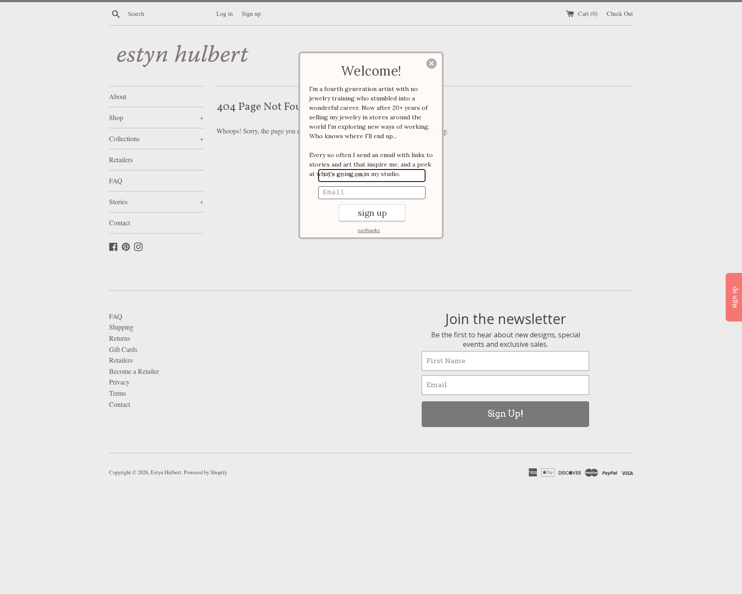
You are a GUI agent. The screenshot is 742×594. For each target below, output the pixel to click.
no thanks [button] (369, 230)
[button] (431, 63)
